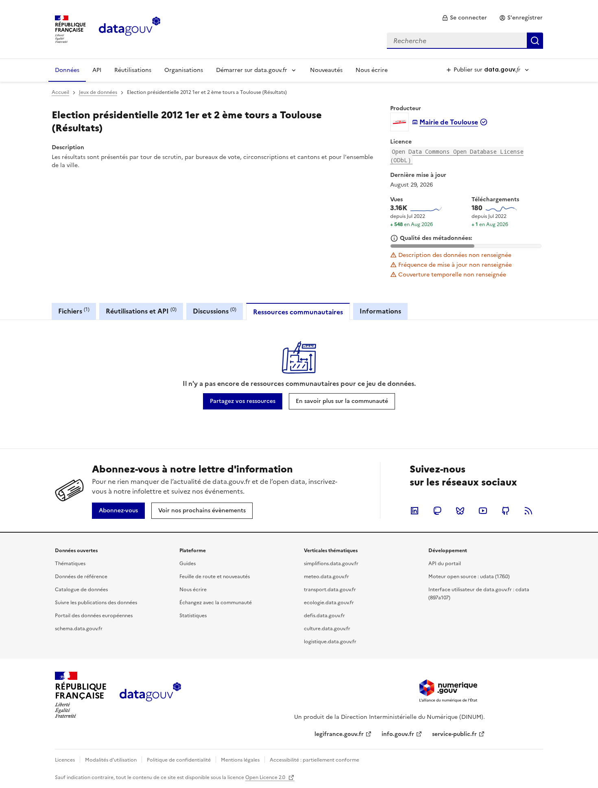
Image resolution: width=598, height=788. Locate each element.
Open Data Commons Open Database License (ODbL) (457, 156)
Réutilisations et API (141, 311)
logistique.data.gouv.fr (330, 641)
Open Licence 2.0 (265, 777)
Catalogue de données (81, 589)
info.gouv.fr (398, 734)
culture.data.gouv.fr (327, 628)
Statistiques (193, 615)
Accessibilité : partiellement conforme (314, 760)
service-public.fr (454, 734)
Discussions (214, 311)
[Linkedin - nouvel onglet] (414, 511)
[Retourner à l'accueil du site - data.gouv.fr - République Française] (150, 695)
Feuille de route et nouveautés (214, 576)
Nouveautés (326, 70)
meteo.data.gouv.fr (326, 576)
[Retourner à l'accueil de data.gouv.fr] (129, 28)
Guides (187, 563)
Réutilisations (132, 70)
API (96, 70)
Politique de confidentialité (179, 760)
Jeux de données (98, 92)
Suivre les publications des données (96, 602)
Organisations (183, 70)
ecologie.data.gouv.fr (329, 602)
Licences (65, 760)
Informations (380, 311)
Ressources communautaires (298, 312)
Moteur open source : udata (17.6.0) (469, 576)
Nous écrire (372, 70)
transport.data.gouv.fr (330, 589)
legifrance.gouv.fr (339, 734)
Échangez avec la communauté (215, 602)
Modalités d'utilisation (111, 760)
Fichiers (73, 311)
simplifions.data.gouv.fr (331, 563)
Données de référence (81, 576)
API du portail (444, 563)
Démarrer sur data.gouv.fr (251, 70)
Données (67, 70)
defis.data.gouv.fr (324, 615)
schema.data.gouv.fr (79, 628)
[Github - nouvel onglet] (506, 511)
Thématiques (70, 563)
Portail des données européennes (94, 615)
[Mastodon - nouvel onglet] (437, 511)
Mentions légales (240, 760)
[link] (464, 18)
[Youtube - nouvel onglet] (483, 511)
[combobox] (465, 41)
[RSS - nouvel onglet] (528, 511)
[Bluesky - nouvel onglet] (460, 511)
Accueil (60, 92)
